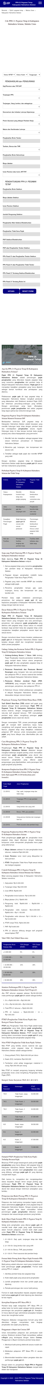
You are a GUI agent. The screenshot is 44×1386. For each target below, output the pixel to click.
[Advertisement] (22, 50)
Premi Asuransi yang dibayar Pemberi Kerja (18, 121)
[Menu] (40, 3)
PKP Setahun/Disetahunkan (12, 239)
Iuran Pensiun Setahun (11, 206)
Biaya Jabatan (8, 163)
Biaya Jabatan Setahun (11, 197)
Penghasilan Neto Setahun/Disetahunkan (17, 223)
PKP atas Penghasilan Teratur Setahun (16, 248)
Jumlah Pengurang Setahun (12, 214)
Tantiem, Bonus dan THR (11, 146)
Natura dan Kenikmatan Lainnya (14, 129)
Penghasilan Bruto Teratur (12, 138)
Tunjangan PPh (8, 95)
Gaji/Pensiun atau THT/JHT (12, 86)
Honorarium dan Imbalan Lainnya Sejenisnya (18, 112)
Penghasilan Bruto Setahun (12, 189)
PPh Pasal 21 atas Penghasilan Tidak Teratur (18, 265)
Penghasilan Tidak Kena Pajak (13, 231)
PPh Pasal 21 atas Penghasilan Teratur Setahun (19, 256)
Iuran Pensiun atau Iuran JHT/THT (15, 172)
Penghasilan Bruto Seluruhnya (13, 155)
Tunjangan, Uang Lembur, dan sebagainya (17, 103)
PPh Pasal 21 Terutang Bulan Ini (14, 281)
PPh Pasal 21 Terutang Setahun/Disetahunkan (19, 273)
